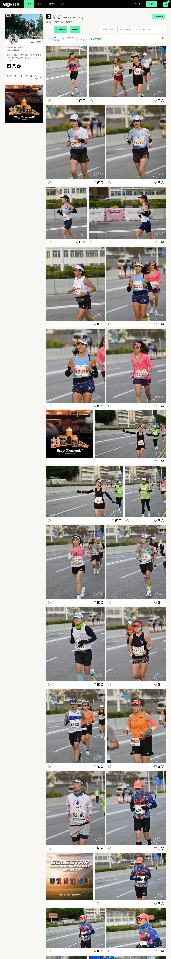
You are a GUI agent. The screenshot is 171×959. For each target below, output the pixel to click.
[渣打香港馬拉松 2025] (66, 71)
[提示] (49, 100)
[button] (24, 104)
